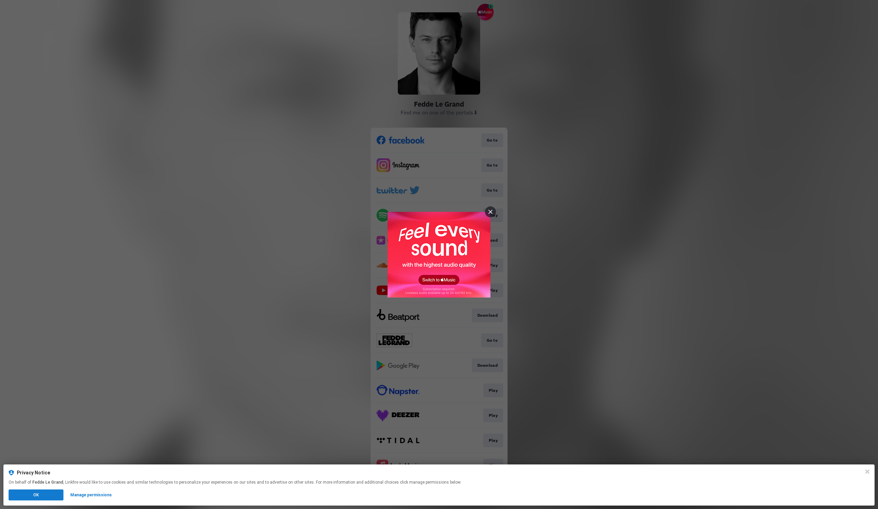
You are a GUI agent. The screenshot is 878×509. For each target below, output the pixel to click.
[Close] (867, 471)
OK (36, 495)
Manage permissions (91, 495)
